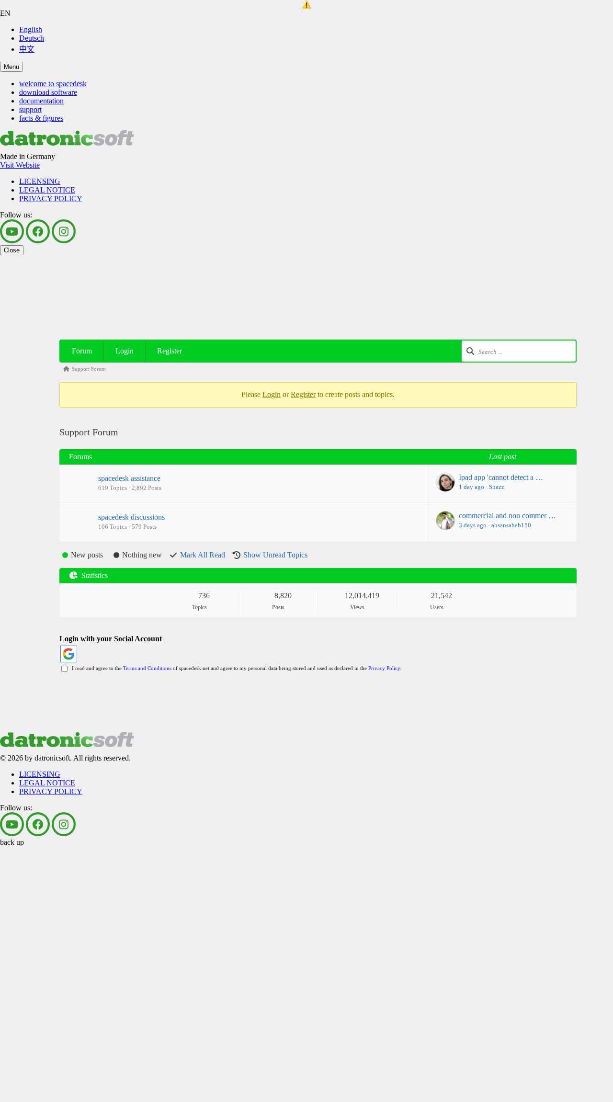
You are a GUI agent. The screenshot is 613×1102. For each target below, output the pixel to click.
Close (12, 250)
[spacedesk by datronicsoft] (306, 4)
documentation (41, 101)
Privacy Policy (384, 668)
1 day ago (471, 486)
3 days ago (473, 525)
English (30, 29)
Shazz (496, 486)
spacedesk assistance (129, 478)
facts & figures (41, 118)
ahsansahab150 (511, 525)
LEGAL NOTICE (47, 190)
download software (48, 92)
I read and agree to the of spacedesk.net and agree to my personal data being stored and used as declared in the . (235, 668)
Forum (82, 351)
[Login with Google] (68, 654)
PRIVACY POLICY (50, 198)
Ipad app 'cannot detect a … (501, 477)
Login (124, 351)
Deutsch (31, 38)
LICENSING (39, 181)
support (30, 109)
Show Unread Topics (275, 555)
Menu (11, 66)
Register (169, 351)
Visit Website (20, 165)
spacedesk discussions (131, 517)
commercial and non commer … (507, 515)
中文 (26, 49)
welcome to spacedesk (53, 84)
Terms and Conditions (147, 668)
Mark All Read (202, 555)
